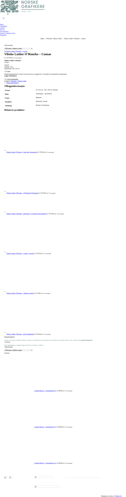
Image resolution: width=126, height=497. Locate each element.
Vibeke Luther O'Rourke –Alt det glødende (20, 334)
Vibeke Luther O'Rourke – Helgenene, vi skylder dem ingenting (26, 214)
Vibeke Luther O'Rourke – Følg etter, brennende (21, 152)
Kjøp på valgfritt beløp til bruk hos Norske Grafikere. (24, 345)
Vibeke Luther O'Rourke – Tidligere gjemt (19, 293)
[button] (11, 79)
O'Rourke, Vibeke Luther (18, 81)
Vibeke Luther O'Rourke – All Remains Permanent (22, 193)
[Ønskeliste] (4, 18)
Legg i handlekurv (10, 76)
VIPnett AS (118, 496)
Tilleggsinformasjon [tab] (12, 83)
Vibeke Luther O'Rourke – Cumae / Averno (20, 253)
